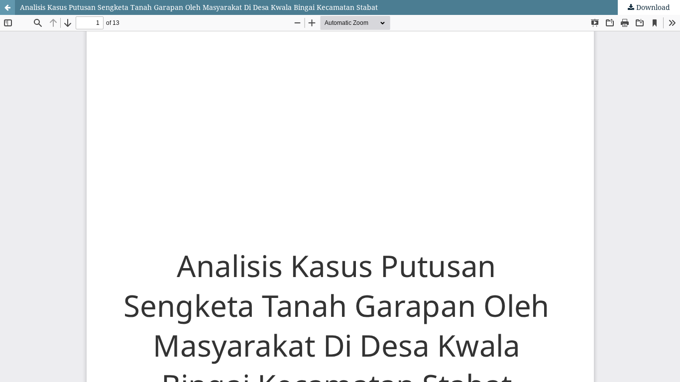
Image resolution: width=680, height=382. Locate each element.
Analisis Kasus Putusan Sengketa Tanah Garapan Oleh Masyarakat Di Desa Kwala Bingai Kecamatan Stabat (199, 7)
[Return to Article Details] (7, 7)
